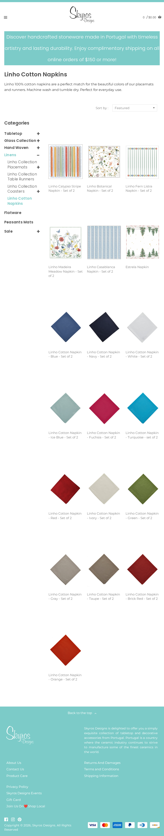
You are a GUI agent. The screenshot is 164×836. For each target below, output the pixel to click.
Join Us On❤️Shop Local (25, 806)
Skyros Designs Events (24, 793)
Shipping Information (101, 776)
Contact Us (15, 769)
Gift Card (13, 800)
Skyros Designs (43, 825)
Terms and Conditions (101, 769)
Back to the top (81, 713)
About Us (13, 763)
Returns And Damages (102, 763)
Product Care (17, 776)
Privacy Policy (17, 787)
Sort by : (102, 108)
